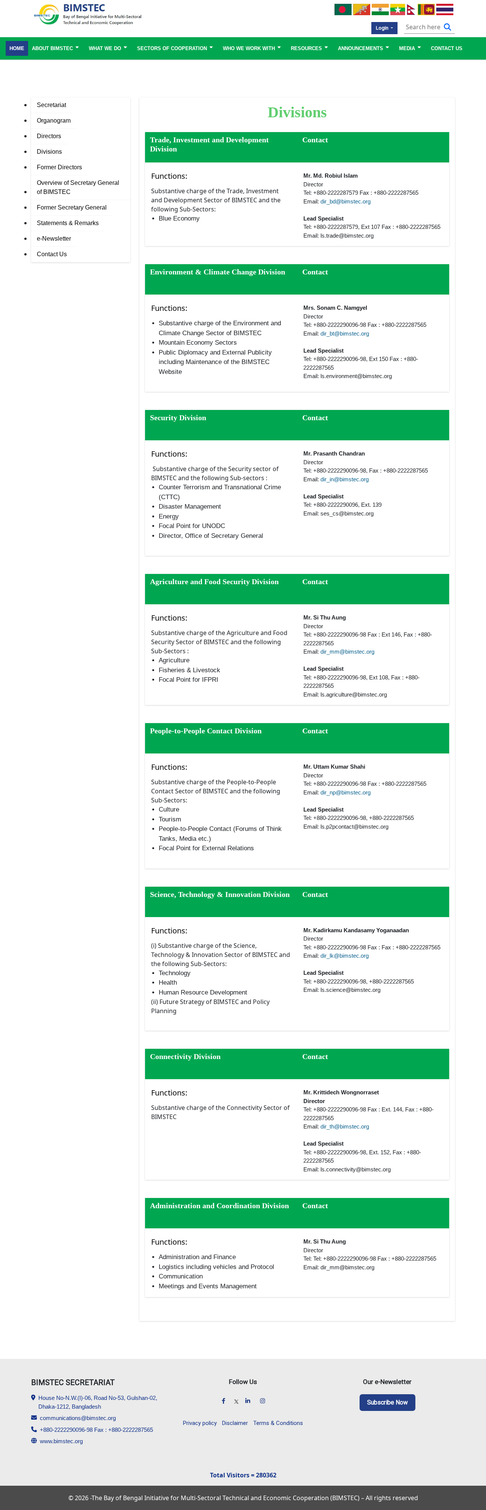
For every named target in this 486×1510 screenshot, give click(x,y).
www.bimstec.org (61, 1441)
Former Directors (59, 167)
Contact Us (52, 254)
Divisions (49, 151)
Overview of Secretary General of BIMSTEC (78, 187)
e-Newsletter (54, 238)
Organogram (54, 120)
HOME (16, 48)
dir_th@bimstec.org (344, 1126)
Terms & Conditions (278, 1423)
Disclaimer (235, 1423)
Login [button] (383, 28)
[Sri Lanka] (426, 9)
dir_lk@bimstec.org (344, 955)
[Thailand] (444, 9)
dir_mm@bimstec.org (347, 651)
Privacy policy (200, 1423)
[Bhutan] (361, 9)
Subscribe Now (387, 1402)
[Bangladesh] (343, 9)
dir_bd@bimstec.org (345, 201)
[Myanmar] (397, 9)
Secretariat (51, 105)
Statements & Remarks (68, 223)
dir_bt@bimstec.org (344, 333)
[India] (380, 9)
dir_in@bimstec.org (344, 479)
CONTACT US (446, 48)
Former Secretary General (72, 207)
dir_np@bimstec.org (345, 792)
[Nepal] (411, 9)
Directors (49, 136)
